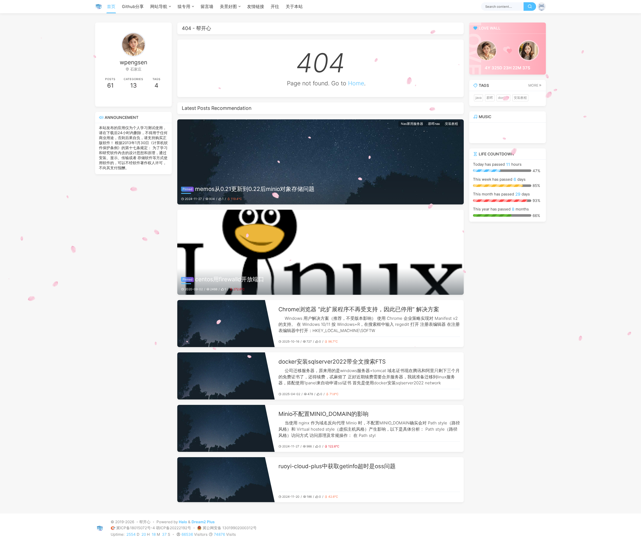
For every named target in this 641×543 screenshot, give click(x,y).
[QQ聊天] (116, 99)
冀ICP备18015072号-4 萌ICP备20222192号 (154, 528)
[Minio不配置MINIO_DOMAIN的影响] (226, 428)
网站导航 (158, 6)
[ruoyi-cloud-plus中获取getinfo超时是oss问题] (226, 479)
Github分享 (133, 6)
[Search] (530, 6)
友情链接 (255, 6)
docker (503, 98)
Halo (183, 522)
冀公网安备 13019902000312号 (230, 528)
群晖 (490, 98)
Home (356, 83)
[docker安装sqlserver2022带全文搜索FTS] (226, 375)
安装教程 (451, 124)
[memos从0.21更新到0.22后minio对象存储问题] (320, 161)
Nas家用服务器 (412, 124)
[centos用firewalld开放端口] (320, 252)
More (533, 85)
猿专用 (184, 6)
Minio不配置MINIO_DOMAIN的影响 (323, 413)
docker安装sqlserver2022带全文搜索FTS (332, 361)
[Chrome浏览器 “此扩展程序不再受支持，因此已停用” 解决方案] (226, 323)
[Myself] (486, 50)
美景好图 (228, 6)
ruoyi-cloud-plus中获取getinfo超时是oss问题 (337, 466)
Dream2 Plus (203, 522)
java (478, 98)
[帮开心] (100, 6)
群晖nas (434, 124)
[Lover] (528, 50)
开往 (275, 6)
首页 (111, 6)
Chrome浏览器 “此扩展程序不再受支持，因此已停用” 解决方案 (358, 309)
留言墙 (207, 6)
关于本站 (294, 6)
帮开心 (144, 522)
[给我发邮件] (150, 99)
